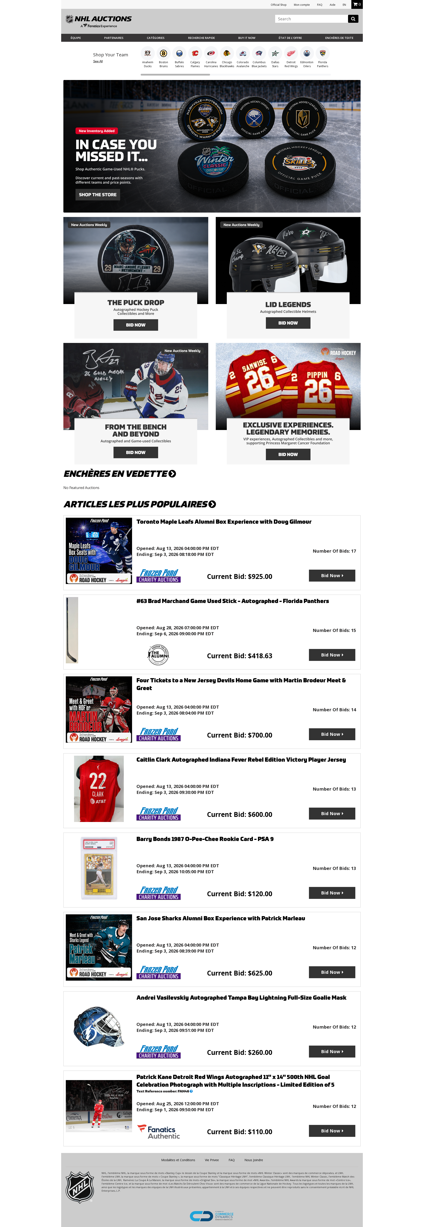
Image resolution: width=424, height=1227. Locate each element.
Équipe (76, 38)
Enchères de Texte (339, 38)
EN (344, 5)
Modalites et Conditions (178, 1160)
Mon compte (302, 5)
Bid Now (330, 575)
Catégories (156, 38)
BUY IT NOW (246, 38)
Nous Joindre (253, 1160)
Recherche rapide (201, 38)
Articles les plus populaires (135, 504)
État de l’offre (290, 38)
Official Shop (279, 5)
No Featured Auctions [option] (81, 487)
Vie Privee (212, 1160)
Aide (332, 5)
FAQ (319, 5)
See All (98, 61)
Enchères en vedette (115, 473)
